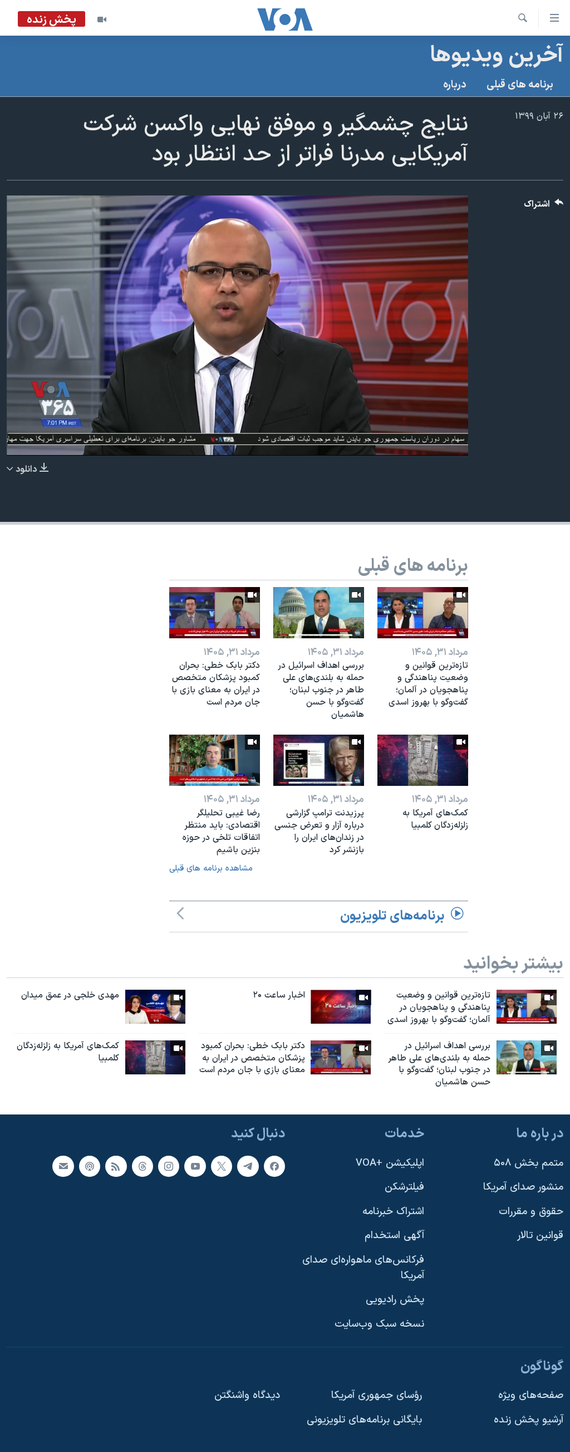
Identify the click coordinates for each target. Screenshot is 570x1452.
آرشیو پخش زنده (528, 1419)
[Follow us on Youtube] (194, 1166)
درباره (454, 84)
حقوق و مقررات (531, 1211)
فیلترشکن (404, 1187)
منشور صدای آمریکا (523, 1187)
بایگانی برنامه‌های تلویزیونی (364, 1419)
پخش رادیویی (395, 1299)
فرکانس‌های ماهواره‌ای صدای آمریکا (363, 1268)
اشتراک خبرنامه (393, 1211)
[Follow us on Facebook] (274, 1166)
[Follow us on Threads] (142, 1166)
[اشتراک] (62, 1166)
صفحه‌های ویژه (530, 1395)
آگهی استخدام (394, 1236)
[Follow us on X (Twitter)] (221, 1166)
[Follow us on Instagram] (168, 1166)
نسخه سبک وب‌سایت (379, 1324)
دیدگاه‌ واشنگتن (247, 1395)
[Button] (544, 206)
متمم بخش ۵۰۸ (528, 1163)
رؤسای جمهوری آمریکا (376, 1395)
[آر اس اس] (115, 1166)
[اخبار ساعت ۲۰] (341, 1007)
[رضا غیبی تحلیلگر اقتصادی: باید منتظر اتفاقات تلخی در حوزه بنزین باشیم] (214, 760)
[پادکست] (89, 1166)
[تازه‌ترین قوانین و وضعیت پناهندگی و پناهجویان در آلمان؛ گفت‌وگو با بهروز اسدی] (422, 612)
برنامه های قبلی (520, 84)
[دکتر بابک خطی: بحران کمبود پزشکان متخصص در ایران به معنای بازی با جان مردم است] (214, 612)
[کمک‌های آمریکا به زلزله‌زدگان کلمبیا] (422, 760)
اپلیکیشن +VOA (390, 1163)
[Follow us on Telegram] (247, 1166)
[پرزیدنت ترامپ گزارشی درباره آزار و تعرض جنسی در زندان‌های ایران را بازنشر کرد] (318, 760)
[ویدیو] (102, 19)
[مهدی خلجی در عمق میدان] (155, 1007)
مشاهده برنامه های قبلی (211, 868)
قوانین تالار (540, 1236)
